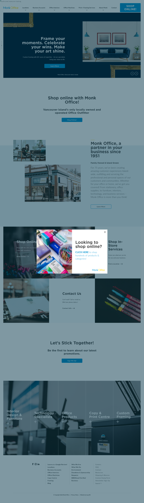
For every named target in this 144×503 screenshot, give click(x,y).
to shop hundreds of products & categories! (87, 255)
